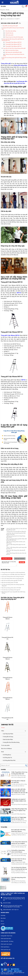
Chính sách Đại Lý (5, 946)
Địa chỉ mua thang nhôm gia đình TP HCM (12, 580)
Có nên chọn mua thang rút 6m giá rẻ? (11, 589)
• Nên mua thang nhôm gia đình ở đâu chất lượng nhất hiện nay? (16, 539)
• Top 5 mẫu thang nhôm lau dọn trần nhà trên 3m (16, 553)
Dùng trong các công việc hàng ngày (14, 37)
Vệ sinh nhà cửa (9, 33)
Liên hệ (2, 923)
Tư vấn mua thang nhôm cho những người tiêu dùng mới (13, 585)
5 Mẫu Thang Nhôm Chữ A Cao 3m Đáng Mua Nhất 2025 (19, 773)
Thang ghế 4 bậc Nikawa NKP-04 (13, 44)
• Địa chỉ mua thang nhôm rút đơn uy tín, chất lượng (15, 542)
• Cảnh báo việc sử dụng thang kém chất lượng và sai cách (16, 533)
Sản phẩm (3, 6)
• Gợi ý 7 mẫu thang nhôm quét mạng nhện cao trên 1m (16, 548)
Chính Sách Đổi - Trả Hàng (7, 941)
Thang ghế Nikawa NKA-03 (7, 678)
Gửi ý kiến (22, 562)
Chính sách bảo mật (5, 949)
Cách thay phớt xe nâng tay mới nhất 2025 (18, 781)
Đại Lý (2, 921)
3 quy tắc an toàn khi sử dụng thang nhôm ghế (14, 48)
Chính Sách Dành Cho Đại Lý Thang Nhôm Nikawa (18, 859)
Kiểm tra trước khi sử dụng (12, 50)
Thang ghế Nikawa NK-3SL (7, 718)
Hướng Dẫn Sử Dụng (8, 736)
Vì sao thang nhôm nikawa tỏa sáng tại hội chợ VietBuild (19, 842)
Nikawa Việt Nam (8, 961)
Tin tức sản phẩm (5, 745)
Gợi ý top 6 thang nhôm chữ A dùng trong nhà (13, 576)
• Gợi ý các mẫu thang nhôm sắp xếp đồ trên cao (15, 551)
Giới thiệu (3, 915)
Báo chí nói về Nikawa (6, 748)
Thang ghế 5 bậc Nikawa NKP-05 (13, 42)
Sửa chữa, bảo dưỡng (11, 31)
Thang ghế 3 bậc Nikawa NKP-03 (13, 46)
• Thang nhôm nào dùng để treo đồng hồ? (16, 531)
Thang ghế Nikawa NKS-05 (7, 618)
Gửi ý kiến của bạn (6, 558)
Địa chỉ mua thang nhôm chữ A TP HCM (11, 587)
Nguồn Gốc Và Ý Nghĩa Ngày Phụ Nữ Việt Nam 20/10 (18, 818)
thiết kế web (21, 972)
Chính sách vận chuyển (6, 944)
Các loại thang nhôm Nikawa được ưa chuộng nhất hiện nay (19, 868)
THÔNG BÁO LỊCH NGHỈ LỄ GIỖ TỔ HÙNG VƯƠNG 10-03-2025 (18, 801)
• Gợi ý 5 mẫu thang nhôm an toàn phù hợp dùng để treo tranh (16, 529)
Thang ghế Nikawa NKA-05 (7, 658)
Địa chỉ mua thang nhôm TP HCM (10, 582)
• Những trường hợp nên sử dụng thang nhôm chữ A (15, 536)
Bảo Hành (3, 918)
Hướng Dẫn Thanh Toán (7, 935)
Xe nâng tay (18, 971)
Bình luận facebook (19, 558)
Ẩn (20, 23)
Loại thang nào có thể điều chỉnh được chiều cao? (14, 574)
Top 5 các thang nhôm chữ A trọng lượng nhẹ (12, 578)
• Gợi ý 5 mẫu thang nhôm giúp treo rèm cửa (15, 545)
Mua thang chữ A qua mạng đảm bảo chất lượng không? (13, 592)
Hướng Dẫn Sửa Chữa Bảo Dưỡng (11, 742)
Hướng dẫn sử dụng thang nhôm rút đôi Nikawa (18, 851)
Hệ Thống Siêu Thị (7, 757)
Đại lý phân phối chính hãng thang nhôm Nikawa (18, 830)
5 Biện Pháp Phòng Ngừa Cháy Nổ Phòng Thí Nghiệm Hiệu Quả (19, 810)
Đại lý (2, 751)
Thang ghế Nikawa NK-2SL (7, 638)
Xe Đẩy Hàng (16, 969)
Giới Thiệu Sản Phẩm (8, 733)
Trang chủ (2, 9)
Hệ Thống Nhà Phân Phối (9, 760)
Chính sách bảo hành (6, 938)
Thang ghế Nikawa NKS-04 (7, 698)
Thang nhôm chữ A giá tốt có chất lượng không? (13, 572)
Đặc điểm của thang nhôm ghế (10, 25)
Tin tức (7, 9)
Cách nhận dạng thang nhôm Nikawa (18, 878)
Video (2, 730)
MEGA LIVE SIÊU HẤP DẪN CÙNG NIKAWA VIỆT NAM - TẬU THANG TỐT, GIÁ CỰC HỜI (19, 791)
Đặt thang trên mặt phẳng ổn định (14, 52)
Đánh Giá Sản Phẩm (8, 739)
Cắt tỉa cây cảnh (9, 35)
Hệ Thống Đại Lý (7, 754)
